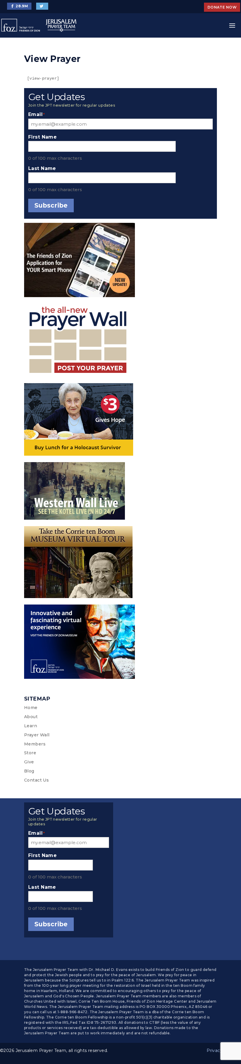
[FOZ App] (120, 261)
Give (29, 762)
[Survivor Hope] (120, 420)
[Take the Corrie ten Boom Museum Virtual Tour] (120, 563)
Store (30, 752)
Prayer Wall (37, 735)
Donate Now (222, 7)
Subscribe (51, 205)
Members (35, 744)
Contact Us (36, 780)
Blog (29, 771)
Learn (30, 725)
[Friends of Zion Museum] (120, 643)
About (31, 716)
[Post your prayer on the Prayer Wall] (120, 341)
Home (31, 707)
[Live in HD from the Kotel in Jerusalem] (120, 492)
